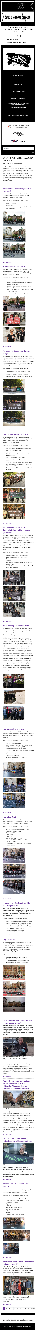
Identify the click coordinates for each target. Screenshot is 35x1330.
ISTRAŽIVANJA (18, 84)
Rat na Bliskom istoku (18, 91)
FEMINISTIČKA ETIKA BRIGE (18, 98)
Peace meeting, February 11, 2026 (16, 626)
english (20, 25)
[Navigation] (33, 152)
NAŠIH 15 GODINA (18, 117)
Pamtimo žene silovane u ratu (14, 267)
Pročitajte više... (7, 183)
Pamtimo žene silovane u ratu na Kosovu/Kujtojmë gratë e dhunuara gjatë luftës (16, 530)
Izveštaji (17, 36)
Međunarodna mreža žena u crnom (17, 42)
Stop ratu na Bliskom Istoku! (13, 729)
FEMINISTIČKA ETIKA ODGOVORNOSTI (18, 101)
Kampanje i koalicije (12, 39)
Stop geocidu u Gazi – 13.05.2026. (16, 434)
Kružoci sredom (18, 75)
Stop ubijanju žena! (10, 939)
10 (28, 1308)
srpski (15, 25)
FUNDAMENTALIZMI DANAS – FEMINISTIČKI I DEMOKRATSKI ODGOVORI (18, 104)
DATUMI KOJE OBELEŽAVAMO (18, 107)
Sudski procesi (25, 36)
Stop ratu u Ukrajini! (10, 817)
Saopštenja (10, 36)
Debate (18, 78)
